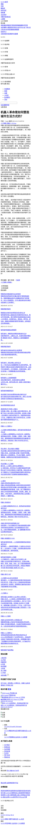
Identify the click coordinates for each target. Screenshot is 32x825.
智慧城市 (8, 309)
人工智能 (3, 282)
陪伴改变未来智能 (10, 523)
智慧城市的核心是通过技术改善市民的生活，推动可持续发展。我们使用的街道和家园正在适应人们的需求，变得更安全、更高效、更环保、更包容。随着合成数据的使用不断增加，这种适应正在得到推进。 (16, 319)
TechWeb (7, 793)
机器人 (10, 282)
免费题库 (16, 29)
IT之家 (7, 795)
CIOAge (11, 726)
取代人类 (8, 574)
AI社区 (6, 95)
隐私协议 (7, 757)
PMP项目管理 (9, 29)
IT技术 (3, 29)
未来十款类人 (9, 409)
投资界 (15, 797)
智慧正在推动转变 (11, 350)
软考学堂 (25, 25)
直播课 (20, 25)
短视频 (16, 25)
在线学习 (3, 31)
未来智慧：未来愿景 (13, 380)
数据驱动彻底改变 (13, 313)
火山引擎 (24, 797)
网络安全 (9, 405)
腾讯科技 (9, 791)
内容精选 (7, 89)
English (6, 753)
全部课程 (3, 27)
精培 (12, 737)
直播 (16, 34)
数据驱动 (9, 330)
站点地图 (7, 749)
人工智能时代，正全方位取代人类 (13, 559)
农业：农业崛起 (10, 448)
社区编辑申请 (5, 105)
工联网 (11, 795)
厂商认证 (28, 27)
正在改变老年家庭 (11, 620)
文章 (2, 34)
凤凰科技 (20, 791)
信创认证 (16, 27)
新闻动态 (7, 747)
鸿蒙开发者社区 (6, 17)
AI (7, 282)
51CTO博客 (7, 731)
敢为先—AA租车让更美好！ (12, 466)
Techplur (19, 726)
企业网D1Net (9, 797)
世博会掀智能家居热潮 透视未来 (14, 635)
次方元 (19, 797)
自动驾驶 (3, 405)
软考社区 (3, 10)
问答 (7, 34)
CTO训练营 (23, 737)
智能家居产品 (5, 650)
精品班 (3, 8)
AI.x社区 (21, 819)
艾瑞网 (12, 793)
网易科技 (15, 791)
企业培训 (3, 14)
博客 (2, 4)
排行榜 (11, 25)
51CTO (6, 726)
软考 (12, 27)
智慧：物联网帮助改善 (13, 333)
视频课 (3, 25)
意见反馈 (7, 751)
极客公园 (16, 795)
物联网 (3, 309)
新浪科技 (3, 791)
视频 (5, 91)
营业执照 (4, 783)
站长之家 (17, 793)
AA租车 (3, 481)
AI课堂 (3, 19)
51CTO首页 (4, 2)
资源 (5, 34)
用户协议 (7, 755)
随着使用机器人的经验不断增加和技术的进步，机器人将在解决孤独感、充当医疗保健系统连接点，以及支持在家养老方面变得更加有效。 (16, 624)
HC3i (15, 726)
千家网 (18, 280)
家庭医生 (8, 538)
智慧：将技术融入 (11, 362)
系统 (6, 502)
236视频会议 (23, 795)
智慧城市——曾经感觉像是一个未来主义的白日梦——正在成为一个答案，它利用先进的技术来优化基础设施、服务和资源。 (16, 548)
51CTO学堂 (7, 737)
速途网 (22, 793)
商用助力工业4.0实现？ (14, 597)
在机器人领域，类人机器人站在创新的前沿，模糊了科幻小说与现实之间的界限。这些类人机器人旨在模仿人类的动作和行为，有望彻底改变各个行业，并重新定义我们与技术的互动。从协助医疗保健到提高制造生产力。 (16, 415)
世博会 (11, 650)
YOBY (13, 538)
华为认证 (22, 27)
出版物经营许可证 (12, 783)
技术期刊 (7, 97)
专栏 (13, 34)
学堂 (2, 6)
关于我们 (7, 745)
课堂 (10, 34)
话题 (5, 93)
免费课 (3, 12)
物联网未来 (11, 294)
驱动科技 (26, 791)
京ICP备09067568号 (13, 770)
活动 (5, 99)
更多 (9, 689)
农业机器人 (4, 464)
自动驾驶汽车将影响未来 (13, 394)
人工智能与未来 (9, 578)
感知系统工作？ (11, 483)
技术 (12, 390)
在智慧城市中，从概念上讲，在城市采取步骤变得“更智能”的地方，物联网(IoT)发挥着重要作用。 (16, 338)
